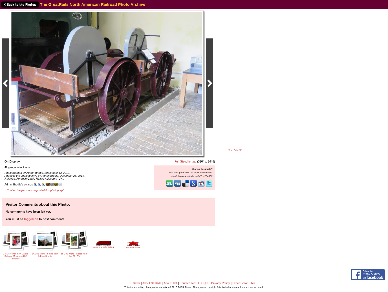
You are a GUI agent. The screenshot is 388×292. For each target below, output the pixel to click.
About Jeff (170, 283)
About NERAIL (151, 283)
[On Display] (106, 83)
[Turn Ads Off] (235, 150)
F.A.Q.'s (203, 283)
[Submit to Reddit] (201, 186)
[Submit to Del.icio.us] (185, 186)
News (136, 283)
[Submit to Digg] (177, 186)
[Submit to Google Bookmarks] (193, 186)
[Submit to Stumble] (169, 186)
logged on (31, 219)
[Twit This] (209, 186)
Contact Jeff (188, 283)
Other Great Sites (243, 283)
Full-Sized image (185, 161)
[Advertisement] (235, 79)
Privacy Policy (220, 283)
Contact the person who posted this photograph (35, 190)
